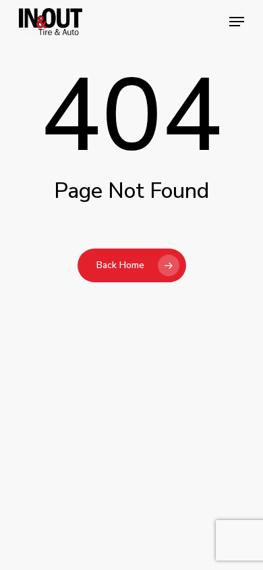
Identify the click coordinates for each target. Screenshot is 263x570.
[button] (236, 21)
